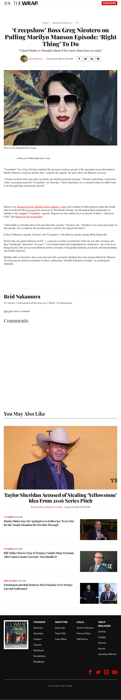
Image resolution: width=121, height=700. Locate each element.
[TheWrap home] (25, 3)
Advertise (38, 633)
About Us (38, 627)
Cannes (102, 631)
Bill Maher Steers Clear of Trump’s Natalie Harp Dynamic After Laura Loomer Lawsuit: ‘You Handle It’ (39, 555)
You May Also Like (24, 413)
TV (77, 23)
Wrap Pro (61, 622)
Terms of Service (85, 627)
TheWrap (39, 622)
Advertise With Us (107, 654)
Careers (37, 644)
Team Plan (60, 633)
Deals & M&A (10, 581)
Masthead (38, 650)
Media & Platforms (62, 23)
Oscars (101, 648)
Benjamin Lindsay (54, 507)
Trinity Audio (33, 158)
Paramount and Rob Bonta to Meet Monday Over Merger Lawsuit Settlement (38, 586)
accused (33, 210)
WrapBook (38, 661)
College (102, 637)
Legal (80, 622)
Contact (37, 639)
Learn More (61, 639)
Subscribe (109, 3)
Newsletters (39, 656)
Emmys (102, 642)
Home (45, 23)
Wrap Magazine (104, 624)
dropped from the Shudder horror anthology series (42, 206)
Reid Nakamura (36, 59)
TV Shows (9, 517)
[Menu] (7, 3)
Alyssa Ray (38, 507)
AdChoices (82, 639)
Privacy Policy (84, 633)
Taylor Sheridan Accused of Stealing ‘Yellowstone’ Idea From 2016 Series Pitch (60, 497)
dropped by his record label (28, 216)
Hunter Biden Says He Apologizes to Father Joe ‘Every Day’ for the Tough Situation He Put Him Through (39, 523)
